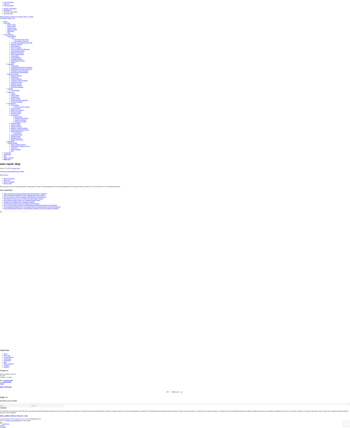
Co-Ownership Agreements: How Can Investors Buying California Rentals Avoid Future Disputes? (32, 207)
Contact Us (7, 365)
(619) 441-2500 (8, 13)
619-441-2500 (8, 380)
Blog (5, 362)
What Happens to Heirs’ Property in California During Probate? (22, 200)
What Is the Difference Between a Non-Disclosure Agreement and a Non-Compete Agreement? (31, 208)
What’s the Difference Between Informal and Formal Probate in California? (25, 193)
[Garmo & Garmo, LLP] (7, 18)
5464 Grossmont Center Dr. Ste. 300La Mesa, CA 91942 (16, 16)
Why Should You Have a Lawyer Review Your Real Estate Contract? (24, 198)
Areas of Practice (8, 357)
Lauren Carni (16, 168)
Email (2, 384)
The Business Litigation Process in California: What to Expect (21, 203)
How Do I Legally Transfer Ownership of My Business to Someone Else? (25, 197)
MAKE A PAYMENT (10, 8)
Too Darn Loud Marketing (13, 420)
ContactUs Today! (3, 426)
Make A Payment (9, 363)
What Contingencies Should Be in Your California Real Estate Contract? (24, 195)
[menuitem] (177, 8)
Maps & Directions (6, 387)
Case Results (7, 359)
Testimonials (7, 360)
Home (5, 354)
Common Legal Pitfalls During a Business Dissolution (19, 202)
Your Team (7, 355)
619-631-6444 (7, 382)
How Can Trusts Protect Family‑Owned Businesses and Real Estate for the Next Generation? (30, 205)
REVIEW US (8, 10)
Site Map (6, 367)
